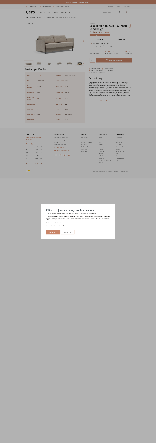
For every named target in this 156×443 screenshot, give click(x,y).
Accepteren (52, 232)
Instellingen (67, 232)
